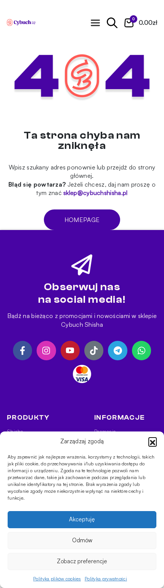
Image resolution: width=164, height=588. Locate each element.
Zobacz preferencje (82, 561)
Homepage (82, 220)
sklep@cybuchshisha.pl (95, 193)
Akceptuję (82, 519)
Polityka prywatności (106, 579)
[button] (152, 441)
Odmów (82, 540)
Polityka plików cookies (57, 579)
